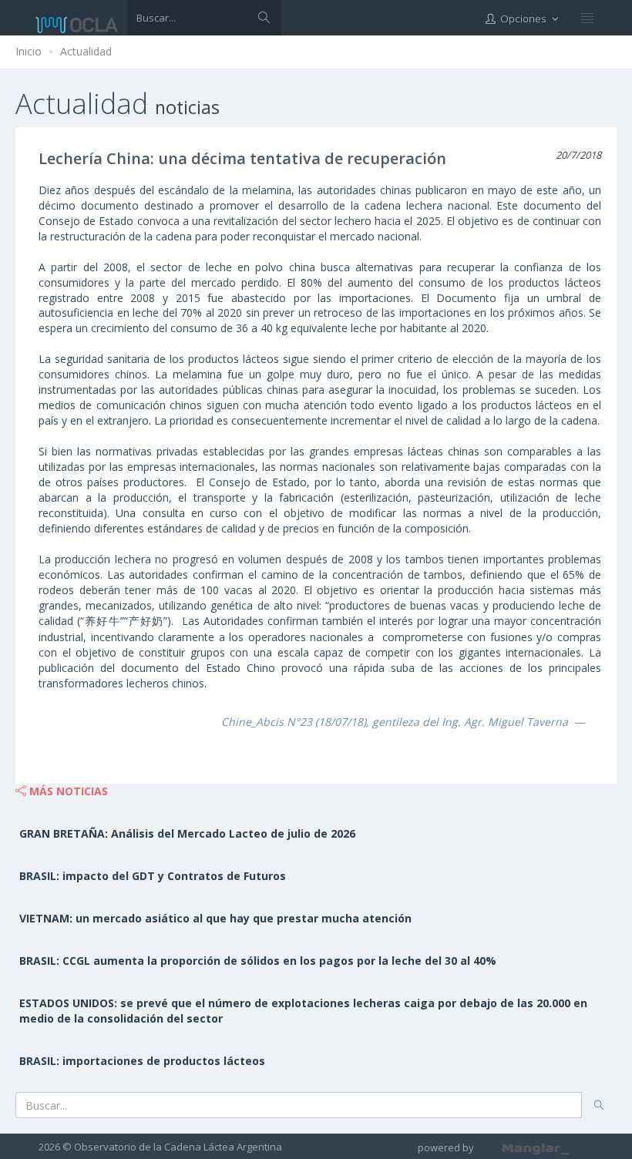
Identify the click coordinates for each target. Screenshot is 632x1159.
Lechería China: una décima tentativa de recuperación (242, 158)
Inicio (28, 51)
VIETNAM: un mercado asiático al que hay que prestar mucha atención (215, 918)
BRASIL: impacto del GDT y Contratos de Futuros (152, 875)
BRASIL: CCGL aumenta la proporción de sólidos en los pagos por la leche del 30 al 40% (257, 960)
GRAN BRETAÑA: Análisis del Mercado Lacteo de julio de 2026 (187, 833)
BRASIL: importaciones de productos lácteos (142, 1060)
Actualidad (86, 51)
